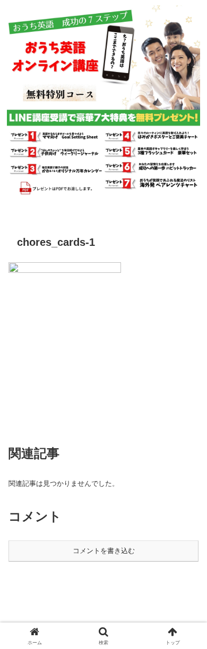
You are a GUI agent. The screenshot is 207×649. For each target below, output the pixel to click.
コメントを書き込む (104, 551)
